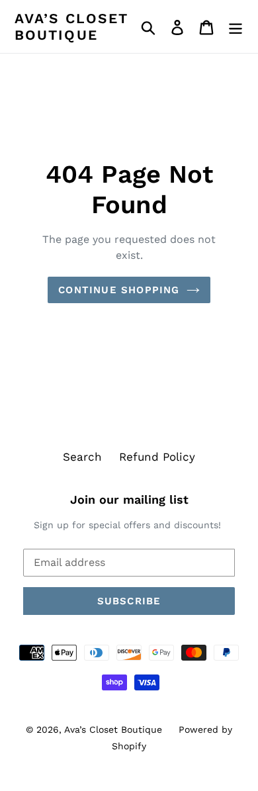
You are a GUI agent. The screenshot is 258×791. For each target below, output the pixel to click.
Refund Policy (157, 456)
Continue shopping (118, 290)
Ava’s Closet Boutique (71, 26)
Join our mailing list (129, 499)
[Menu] (235, 26)
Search (82, 456)
